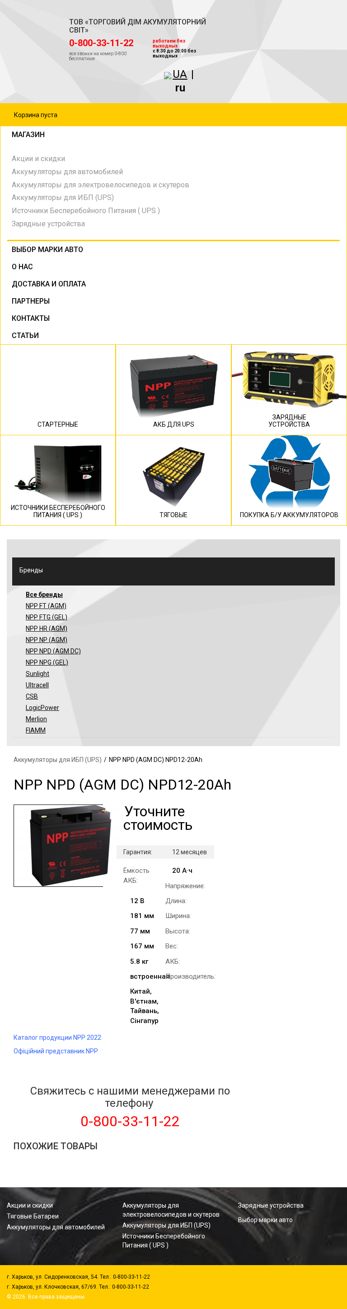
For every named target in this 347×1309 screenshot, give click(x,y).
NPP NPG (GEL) (47, 662)
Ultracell (37, 685)
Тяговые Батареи (33, 1216)
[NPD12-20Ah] (58, 845)
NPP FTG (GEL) (46, 617)
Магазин (28, 134)
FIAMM (36, 730)
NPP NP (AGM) (46, 639)
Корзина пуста (35, 115)
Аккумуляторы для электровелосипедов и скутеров (100, 185)
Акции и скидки (38, 158)
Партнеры (31, 301)
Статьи (25, 335)
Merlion (36, 719)
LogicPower (42, 707)
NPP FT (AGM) (46, 605)
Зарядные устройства (48, 223)
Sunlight (37, 673)
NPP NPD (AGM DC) (53, 651)
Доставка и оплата (49, 284)
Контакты (31, 318)
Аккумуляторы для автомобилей (67, 171)
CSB (32, 696)
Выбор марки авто (47, 249)
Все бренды (44, 594)
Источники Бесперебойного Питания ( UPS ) (86, 210)
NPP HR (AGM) (46, 628)
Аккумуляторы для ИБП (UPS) (63, 197)
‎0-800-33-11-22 (101, 43)
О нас (22, 266)
